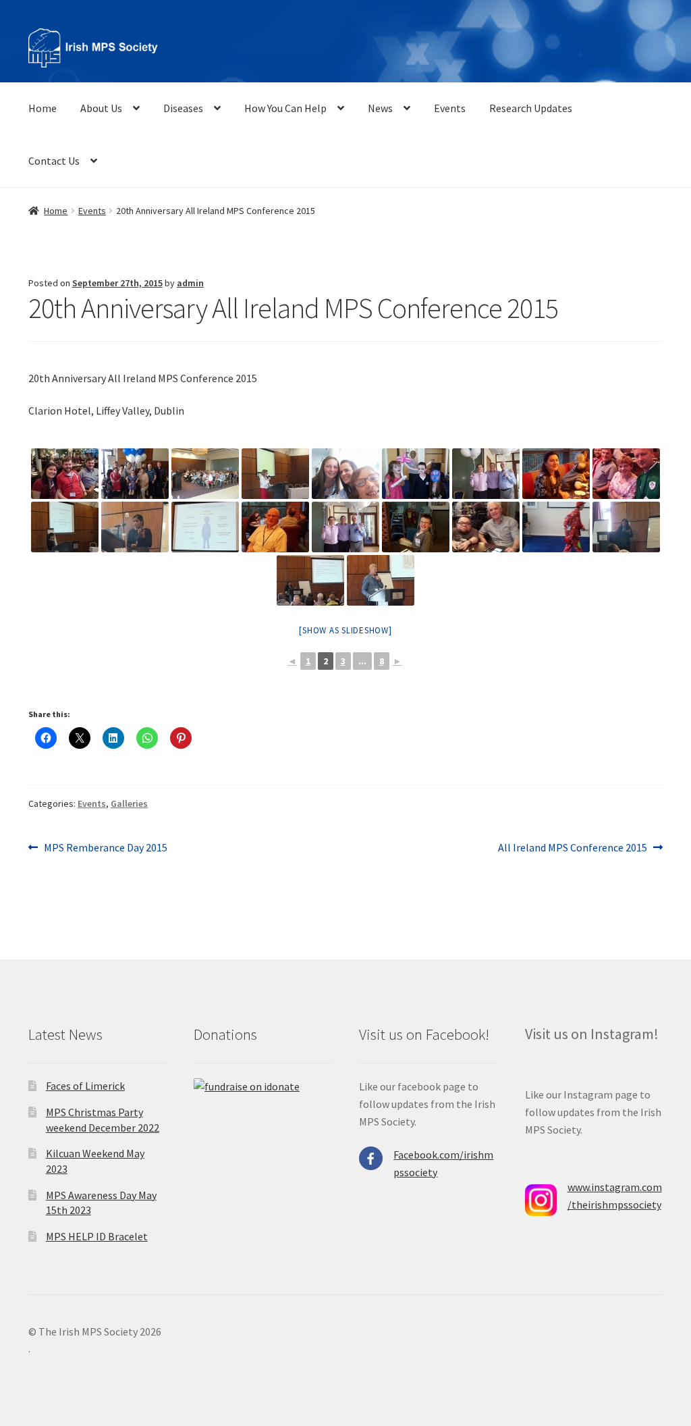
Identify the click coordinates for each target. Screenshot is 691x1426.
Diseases (183, 108)
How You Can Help (285, 108)
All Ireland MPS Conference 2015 (572, 848)
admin (190, 283)
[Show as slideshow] (345, 630)
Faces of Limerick (85, 1085)
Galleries (129, 803)
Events (450, 108)
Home (42, 108)
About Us (101, 108)
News (380, 108)
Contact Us (54, 160)
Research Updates (530, 108)
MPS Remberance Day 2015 (105, 848)
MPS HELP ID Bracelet (97, 1236)
